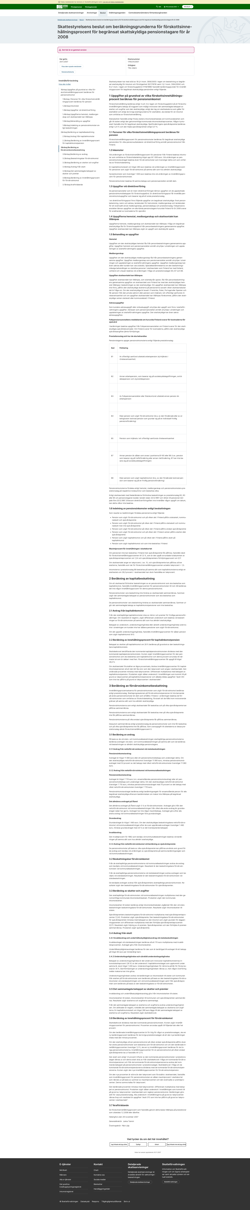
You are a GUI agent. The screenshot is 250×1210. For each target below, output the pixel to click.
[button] (119, 1144)
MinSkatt (63, 1170)
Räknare (63, 1175)
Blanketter (98, 1184)
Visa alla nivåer (65, 84)
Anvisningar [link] (92, 13)
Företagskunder (91, 7)
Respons (95, 1201)
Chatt (96, 1170)
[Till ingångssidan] (62, 7)
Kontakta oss (99, 1175)
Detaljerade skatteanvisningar (71, 13)
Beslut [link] (103, 13)
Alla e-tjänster (65, 1179)
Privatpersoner (76, 7)
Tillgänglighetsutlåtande (111, 1201)
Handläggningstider (102, 1189)
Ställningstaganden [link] (117, 13)
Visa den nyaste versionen (71, 66)
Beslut (82, 20)
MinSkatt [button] (187, 7)
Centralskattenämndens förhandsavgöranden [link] (148, 13)
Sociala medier (100, 1179)
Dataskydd (85, 1201)
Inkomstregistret (66, 1191)
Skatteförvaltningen (170, 1182)
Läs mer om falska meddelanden (113, 2)
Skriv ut (127, 1201)
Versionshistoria (68, 72)
